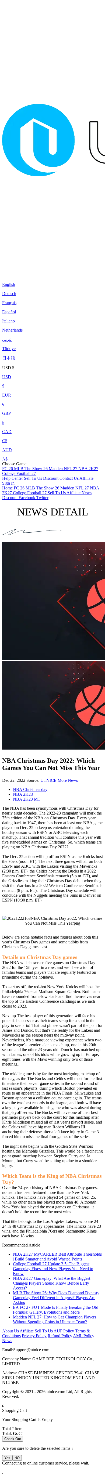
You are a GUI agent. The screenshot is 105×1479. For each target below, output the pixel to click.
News (7, 1340)
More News (68, 780)
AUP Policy (64, 1331)
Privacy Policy (34, 1335)
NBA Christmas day (30, 789)
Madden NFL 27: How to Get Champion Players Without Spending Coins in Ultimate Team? (54, 1319)
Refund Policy (60, 1335)
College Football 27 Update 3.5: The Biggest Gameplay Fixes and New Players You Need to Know (53, 1269)
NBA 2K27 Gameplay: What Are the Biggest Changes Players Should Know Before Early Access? (51, 1283)
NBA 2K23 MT (26, 799)
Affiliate (86, 478)
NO (17, 1458)
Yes (7, 1458)
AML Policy (83, 1335)
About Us (10, 1331)
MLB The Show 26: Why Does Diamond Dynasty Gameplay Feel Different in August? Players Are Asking (56, 1298)
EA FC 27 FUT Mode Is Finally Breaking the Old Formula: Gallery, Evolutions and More (55, 1309)
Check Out (12, 1439)
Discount (51, 478)
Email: (7, 1349)
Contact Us (69, 478)
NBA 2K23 (23, 794)
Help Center (12, 478)
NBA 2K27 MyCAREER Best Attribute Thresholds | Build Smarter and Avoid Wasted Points (57, 1256)
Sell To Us (33, 478)
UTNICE (48, 780)
